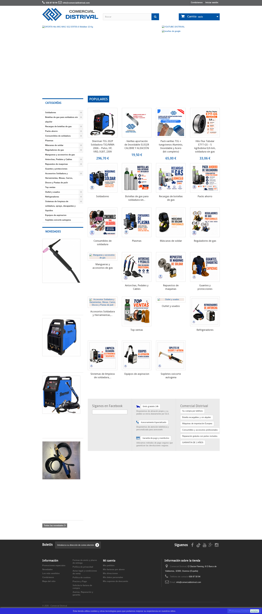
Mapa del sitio (48, 581)
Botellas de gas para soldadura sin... (136, 198)
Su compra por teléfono (192, 411)
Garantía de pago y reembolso (156, 438)
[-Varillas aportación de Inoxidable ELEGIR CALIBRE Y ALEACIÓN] (136, 122)
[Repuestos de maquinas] (171, 267)
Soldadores (50, 112)
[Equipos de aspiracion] (136, 355)
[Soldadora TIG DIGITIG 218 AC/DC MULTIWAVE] (61, 337)
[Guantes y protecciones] (205, 267)
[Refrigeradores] (205, 311)
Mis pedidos (108, 565)
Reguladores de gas (54, 150)
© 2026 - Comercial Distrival (54, 606)
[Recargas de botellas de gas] (171, 178)
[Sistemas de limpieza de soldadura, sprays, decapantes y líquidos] (102, 355)
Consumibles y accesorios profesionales (200, 430)
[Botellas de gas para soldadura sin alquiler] (136, 178)
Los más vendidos (51, 573)
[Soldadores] (102, 178)
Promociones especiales (53, 565)
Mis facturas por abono (114, 569)
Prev (147, 88)
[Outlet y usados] (171, 299)
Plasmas (49, 140)
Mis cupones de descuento (115, 581)
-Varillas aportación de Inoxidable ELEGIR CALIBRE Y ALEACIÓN (136, 145)
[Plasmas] (136, 222)
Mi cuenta (109, 560)
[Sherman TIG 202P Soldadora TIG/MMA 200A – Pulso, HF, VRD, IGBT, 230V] (102, 122)
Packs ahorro (51, 131)
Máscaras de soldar (54, 145)
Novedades (53, 231)
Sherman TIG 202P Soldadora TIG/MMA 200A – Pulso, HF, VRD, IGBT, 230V (102, 146)
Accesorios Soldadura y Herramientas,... (102, 313)
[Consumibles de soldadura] (102, 222)
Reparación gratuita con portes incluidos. (200, 436)
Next (155, 88)
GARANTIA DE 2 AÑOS (192, 442)
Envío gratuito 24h (150, 406)
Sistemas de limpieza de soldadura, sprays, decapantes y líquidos (60, 206)
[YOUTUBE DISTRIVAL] (173, 27)
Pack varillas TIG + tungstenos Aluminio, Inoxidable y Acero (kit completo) (171, 146)
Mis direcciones (110, 573)
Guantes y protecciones (56, 169)
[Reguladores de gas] (205, 222)
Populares (98, 99)
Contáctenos (197, 2)
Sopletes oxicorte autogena (58, 220)
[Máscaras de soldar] (171, 222)
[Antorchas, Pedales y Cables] (136, 267)
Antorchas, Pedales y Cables (58, 159)
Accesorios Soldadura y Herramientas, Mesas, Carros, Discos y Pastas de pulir (59, 178)
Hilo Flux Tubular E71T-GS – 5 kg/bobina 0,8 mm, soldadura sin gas (205, 146)
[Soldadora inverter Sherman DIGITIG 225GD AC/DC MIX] (61, 395)
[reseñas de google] (171, 31)
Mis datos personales (113, 577)
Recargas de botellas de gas (58, 126)
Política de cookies (82, 577)
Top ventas (50, 187)
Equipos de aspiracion (55, 215)
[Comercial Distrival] (70, 14)
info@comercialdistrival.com (188, 582)
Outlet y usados (52, 192)
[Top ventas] (136, 311)
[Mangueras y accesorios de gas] (102, 256)
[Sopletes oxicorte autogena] (171, 355)
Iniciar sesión (211, 2)
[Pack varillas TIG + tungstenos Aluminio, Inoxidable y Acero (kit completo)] (171, 122)
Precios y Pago (80, 581)
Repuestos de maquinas (56, 164)
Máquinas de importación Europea (197, 423)
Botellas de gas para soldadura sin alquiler (61, 119)
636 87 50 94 (194, 576)
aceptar (254, 611)
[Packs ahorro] (205, 178)
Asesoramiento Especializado (153, 422)
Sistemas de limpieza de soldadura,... (103, 375)
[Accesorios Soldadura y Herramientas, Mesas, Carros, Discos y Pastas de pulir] (102, 302)
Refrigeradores (52, 197)
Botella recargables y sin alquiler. (196, 417)
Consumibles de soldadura (58, 136)
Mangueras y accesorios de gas (60, 155)
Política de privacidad (83, 567)
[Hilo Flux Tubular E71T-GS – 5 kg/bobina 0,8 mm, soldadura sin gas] (205, 122)
